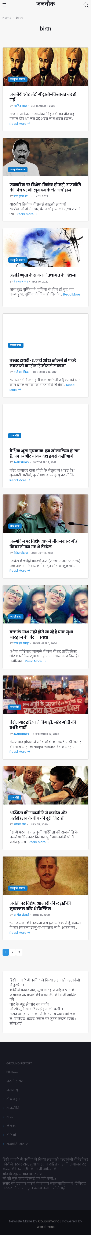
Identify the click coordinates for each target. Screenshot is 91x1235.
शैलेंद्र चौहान (21, 553)
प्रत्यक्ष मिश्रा (21, 196)
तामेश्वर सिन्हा (21, 372)
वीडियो (11, 1135)
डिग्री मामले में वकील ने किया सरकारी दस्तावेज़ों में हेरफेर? (45, 1159)
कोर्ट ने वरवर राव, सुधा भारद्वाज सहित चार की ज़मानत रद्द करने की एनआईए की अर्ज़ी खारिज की (43, 995)
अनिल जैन (20, 824)
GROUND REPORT (19, 1063)
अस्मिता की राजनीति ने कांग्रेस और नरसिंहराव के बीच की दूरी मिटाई (38, 815)
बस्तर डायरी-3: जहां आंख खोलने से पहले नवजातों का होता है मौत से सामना (43, 363)
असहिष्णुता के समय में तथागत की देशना (43, 275)
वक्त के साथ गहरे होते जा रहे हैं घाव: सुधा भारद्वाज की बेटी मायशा (41, 634)
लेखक (11, 1126)
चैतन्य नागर (21, 281)
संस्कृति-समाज (17, 79)
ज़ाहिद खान (20, 106)
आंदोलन (12, 1072)
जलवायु (12, 1090)
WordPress (45, 1226)
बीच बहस (14, 526)
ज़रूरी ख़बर (15, 345)
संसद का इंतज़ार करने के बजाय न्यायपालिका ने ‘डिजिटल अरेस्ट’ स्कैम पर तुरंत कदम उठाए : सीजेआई (43, 1019)
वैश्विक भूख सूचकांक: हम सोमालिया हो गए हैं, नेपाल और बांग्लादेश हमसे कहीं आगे (45, 453)
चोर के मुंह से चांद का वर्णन (29, 1004)
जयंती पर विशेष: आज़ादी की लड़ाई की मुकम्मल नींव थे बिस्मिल (40, 906)
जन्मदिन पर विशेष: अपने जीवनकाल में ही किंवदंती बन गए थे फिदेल (44, 544)
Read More (18, 123)
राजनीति (14, 435)
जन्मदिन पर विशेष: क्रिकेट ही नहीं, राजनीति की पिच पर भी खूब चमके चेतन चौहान (45, 187)
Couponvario (48, 1221)
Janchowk (21, 462)
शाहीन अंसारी (21, 915)
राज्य (10, 1117)
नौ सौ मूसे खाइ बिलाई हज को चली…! (36, 1009)
